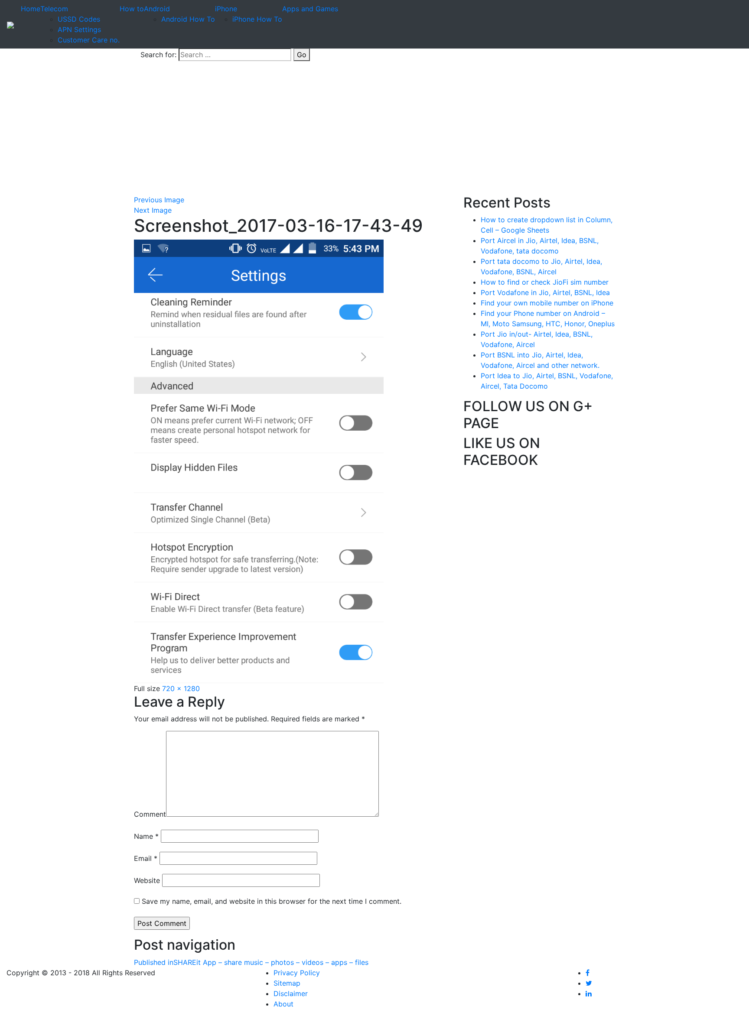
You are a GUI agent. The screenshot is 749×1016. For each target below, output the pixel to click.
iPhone (226, 8)
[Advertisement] (374, 129)
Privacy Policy (297, 972)
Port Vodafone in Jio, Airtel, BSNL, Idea (545, 292)
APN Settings (79, 29)
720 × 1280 (181, 688)
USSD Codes (79, 19)
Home (30, 8)
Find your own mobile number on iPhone (547, 303)
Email (145, 858)
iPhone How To (257, 19)
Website (147, 880)
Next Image (153, 210)
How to (132, 8)
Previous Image (159, 199)
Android (157, 8)
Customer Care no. (89, 40)
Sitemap (287, 983)
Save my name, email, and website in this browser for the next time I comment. (271, 901)
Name (146, 836)
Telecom (54, 8)
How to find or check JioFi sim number (545, 282)
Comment (150, 814)
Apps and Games (310, 8)
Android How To (188, 19)
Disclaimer (291, 993)
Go (301, 54)
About (283, 1004)
